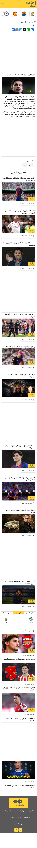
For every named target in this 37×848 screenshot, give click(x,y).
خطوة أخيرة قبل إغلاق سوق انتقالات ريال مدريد (20, 511)
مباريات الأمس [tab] (30, 613)
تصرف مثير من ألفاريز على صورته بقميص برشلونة (20, 447)
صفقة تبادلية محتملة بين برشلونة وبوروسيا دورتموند (19, 244)
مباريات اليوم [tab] (18, 613)
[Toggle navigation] (2, 4)
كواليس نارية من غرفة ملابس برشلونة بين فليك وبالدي (20, 479)
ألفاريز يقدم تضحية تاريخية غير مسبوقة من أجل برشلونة (19, 179)
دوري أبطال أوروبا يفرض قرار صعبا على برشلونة (20, 376)
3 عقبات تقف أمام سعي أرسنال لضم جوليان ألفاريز (19, 689)
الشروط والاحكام (19, 824)
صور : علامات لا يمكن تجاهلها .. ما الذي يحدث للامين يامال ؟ (19, 582)
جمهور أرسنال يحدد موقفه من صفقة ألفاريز (19, 659)
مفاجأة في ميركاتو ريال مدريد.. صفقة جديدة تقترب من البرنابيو (19, 212)
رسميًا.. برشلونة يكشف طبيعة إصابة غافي (19, 347)
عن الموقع (27, 817)
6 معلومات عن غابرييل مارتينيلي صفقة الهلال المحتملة (18, 787)
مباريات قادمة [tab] (7, 613)
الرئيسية (34, 22)
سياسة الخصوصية (15, 817)
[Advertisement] (18, 53)
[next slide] (2, 14)
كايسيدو (25, 165)
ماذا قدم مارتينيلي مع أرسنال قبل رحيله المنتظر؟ (20, 719)
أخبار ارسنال (22, 22)
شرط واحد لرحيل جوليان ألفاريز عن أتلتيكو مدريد (20, 315)
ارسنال (31, 165)
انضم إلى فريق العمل (20, 811)
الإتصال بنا (8, 811)
